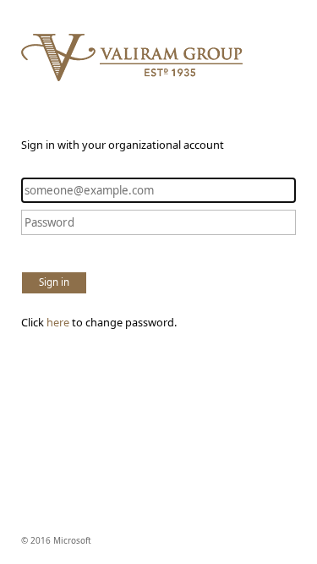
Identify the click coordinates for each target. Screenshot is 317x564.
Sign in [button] (54, 282)
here (57, 322)
